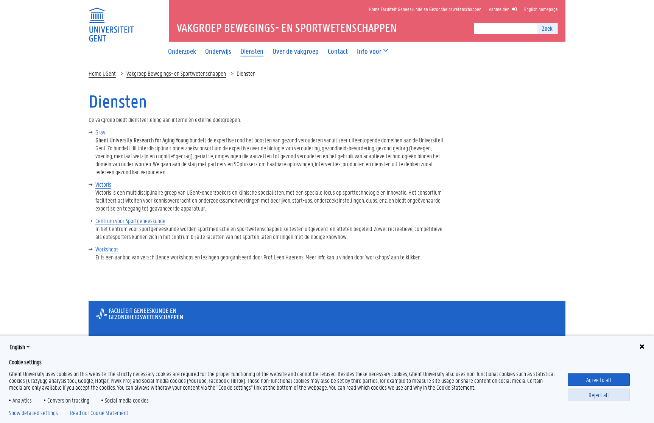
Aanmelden (499, 9)
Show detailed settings (33, 413)
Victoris (103, 184)
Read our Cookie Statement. (99, 413)
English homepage (541, 9)
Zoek (547, 28)
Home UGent (102, 73)
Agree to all (598, 380)
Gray (100, 132)
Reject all (599, 395)
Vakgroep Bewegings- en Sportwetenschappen (176, 73)
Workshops (106, 249)
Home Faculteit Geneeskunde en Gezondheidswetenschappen (425, 9)
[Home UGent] (111, 20)
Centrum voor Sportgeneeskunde (130, 221)
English (17, 347)
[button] (369, 51)
